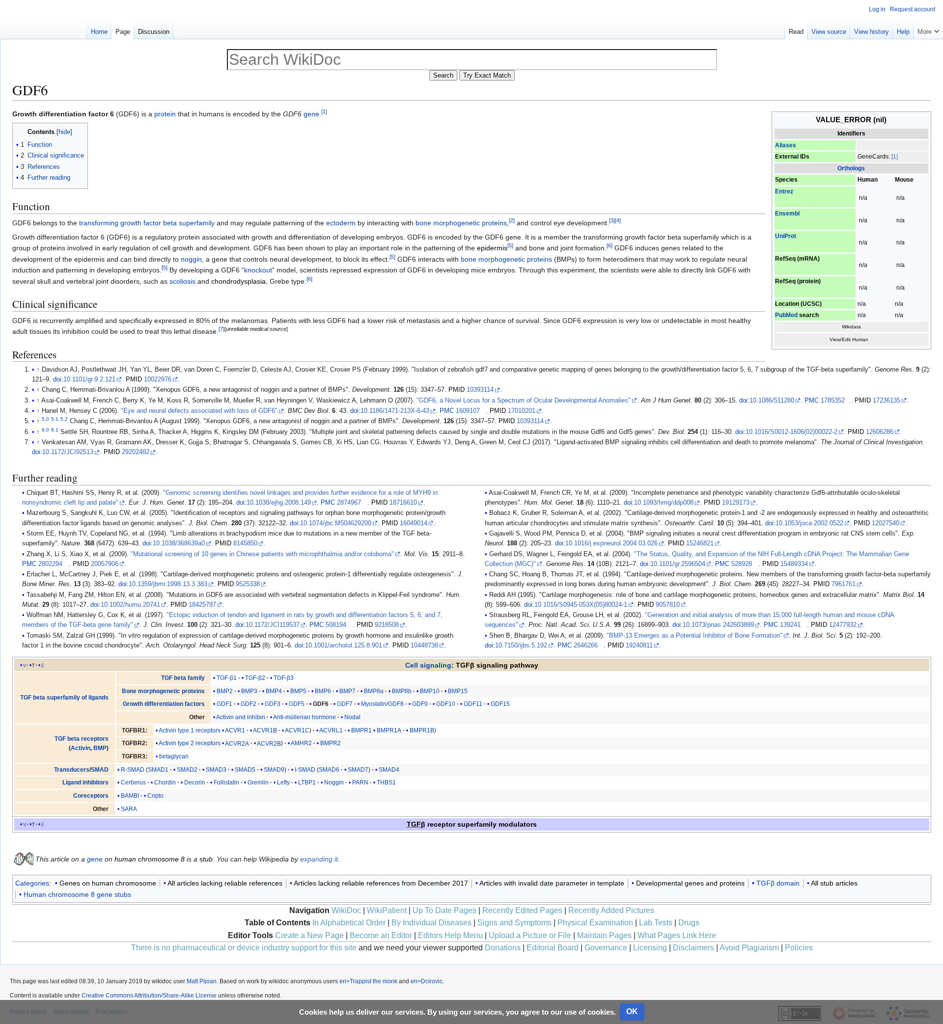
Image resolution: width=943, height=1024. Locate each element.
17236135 (886, 400)
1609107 (468, 410)
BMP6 (323, 691)
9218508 (387, 624)
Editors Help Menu (450, 935)
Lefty (283, 782)
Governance (605, 947)
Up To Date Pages (444, 910)
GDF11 (473, 704)
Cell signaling (428, 665)
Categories (32, 883)
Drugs (688, 922)
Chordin (165, 782)
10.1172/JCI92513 (67, 452)
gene (311, 114)
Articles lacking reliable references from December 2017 (381, 883)
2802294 (50, 564)
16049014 (413, 523)
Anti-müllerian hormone (304, 717)
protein (165, 114)
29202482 (135, 452)
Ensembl (787, 213)
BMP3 (249, 691)
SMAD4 (389, 769)
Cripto (155, 795)
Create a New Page (309, 935)
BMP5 (298, 691)
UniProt (785, 236)
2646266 (586, 645)
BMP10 (430, 691)
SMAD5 (245, 769)
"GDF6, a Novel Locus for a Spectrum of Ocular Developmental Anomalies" (523, 400)
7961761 (844, 584)
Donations (503, 947)
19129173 (735, 502)
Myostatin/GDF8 (382, 704)
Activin (80, 748)
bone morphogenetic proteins (461, 223)
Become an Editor (381, 935)
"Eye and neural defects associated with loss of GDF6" (199, 410)
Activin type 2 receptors (190, 743)
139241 (790, 624)
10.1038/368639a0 (179, 543)
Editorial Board (553, 947)
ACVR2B (269, 743)
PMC (811, 400)
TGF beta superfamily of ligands (64, 697)
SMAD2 (187, 769)
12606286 (879, 432)
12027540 (885, 523)
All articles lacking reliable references (224, 883)
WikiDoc (346, 910)
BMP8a (374, 691)
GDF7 (345, 704)
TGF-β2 (255, 677)
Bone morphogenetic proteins (163, 691)
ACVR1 (235, 730)
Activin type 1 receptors (190, 730)
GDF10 (445, 704)
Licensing (650, 947)
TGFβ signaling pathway (497, 665)
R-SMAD (132, 769)
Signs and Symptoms (514, 922)
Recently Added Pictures (611, 910)
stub (206, 859)
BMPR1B (422, 730)
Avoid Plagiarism (749, 947)
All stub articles (834, 883)
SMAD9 (274, 769)
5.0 (45, 419)
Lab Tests (655, 922)
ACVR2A (237, 743)
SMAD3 (216, 769)
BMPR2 (330, 743)
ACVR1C (297, 730)
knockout (258, 270)
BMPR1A (389, 730)
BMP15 (458, 691)
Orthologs (851, 168)
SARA (129, 809)
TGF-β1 (227, 677)
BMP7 (347, 691)
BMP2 (225, 691)
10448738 (424, 645)
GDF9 (420, 704)
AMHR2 (301, 743)
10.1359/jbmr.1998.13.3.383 (168, 584)
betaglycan (174, 756)
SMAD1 (158, 769)
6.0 (45, 429)
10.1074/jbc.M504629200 (335, 523)
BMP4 (274, 691)
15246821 (700, 543)
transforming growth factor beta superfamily (147, 223)
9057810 (668, 604)
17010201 (521, 410)
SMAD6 (329, 769)
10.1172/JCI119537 (273, 624)
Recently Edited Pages (522, 910)
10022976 (157, 379)
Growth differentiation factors (164, 704)
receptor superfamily (452, 824)
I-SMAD (305, 769)
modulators (518, 824)
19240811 (639, 645)
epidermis (492, 248)
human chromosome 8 (149, 859)
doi (57, 379)
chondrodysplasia (238, 281)
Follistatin (226, 782)
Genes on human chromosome (107, 883)
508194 (336, 624)
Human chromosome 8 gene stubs (77, 894)
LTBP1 (307, 782)
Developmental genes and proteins (690, 883)
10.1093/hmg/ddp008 (663, 502)
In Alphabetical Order (349, 922)
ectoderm (341, 223)
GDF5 (297, 704)
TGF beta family (183, 677)
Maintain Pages (604, 935)
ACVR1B (265, 730)
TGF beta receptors (82, 738)
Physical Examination (595, 922)
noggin (191, 259)
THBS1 (386, 782)
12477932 (843, 624)
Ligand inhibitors (85, 782)
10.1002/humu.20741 (130, 604)
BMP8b (402, 691)
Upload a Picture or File (530, 935)
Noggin (334, 782)
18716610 (403, 502)
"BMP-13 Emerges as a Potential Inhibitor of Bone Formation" (694, 635)
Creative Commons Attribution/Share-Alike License (149, 995)
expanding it (319, 859)
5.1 (54, 419)
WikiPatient (387, 910)
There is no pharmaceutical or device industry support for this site (244, 947)
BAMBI (130, 795)
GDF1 (224, 704)
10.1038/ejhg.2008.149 (279, 502)
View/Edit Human (849, 339)
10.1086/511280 (771, 400)
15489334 (794, 564)
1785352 (833, 400)
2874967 (349, 502)
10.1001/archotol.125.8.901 (343, 645)
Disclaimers (693, 947)
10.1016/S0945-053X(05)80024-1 (580, 604)
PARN (360, 782)
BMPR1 (361, 730)
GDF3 (272, 704)
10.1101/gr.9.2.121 (89, 379)
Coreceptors (91, 795)
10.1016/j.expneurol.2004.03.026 (611, 543)
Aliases (785, 145)
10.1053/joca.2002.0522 (809, 523)
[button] (928, 29)
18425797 (202, 604)
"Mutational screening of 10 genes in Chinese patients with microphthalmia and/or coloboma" (262, 554)
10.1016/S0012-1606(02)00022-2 (791, 432)
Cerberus (133, 782)
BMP (100, 748)
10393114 (480, 389)
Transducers (71, 769)
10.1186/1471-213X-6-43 (395, 410)
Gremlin (258, 782)
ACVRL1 (331, 730)
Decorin (194, 782)
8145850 (245, 543)
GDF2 (248, 704)
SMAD (100, 769)
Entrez (784, 191)
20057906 (104, 564)
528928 (741, 564)
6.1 (54, 429)
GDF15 (500, 704)
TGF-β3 (284, 677)
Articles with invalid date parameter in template (551, 883)
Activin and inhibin (240, 717)
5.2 (64, 419)
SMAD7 (358, 769)
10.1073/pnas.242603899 (718, 624)
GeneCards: (874, 156)
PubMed (786, 315)
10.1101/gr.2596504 (677, 564)
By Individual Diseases (431, 922)
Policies (799, 947)
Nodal (352, 717)
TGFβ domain (778, 883)
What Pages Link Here (677, 935)
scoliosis (182, 281)
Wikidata (851, 326)
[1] (894, 156)
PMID (134, 379)
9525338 (248, 584)
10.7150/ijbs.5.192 (521, 645)
